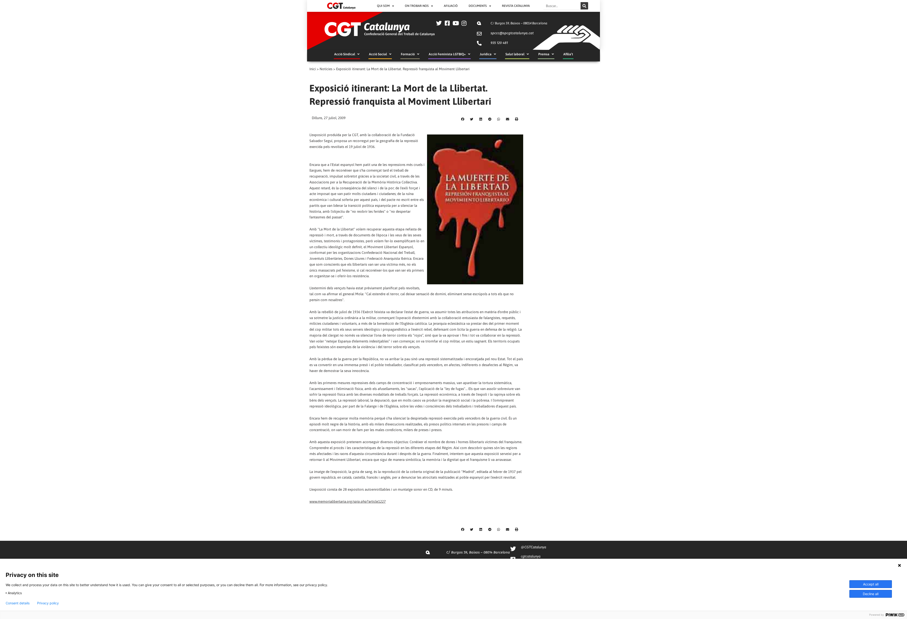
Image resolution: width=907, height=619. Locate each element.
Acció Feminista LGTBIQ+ (447, 54)
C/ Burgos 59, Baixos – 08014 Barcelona (519, 23)
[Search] (584, 5)
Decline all (870, 594)
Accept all (870, 584)
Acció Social (378, 54)
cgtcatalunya (530, 556)
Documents (478, 6)
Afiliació (451, 6)
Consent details (18, 603)
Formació (408, 54)
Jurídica (486, 54)
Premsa (543, 54)
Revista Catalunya (516, 6)
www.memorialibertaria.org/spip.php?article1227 (347, 501)
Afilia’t (568, 54)
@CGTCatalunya (533, 547)
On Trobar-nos (417, 6)
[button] (462, 119)
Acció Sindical (344, 54)
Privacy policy (48, 603)
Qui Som (383, 6)
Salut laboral (514, 54)
